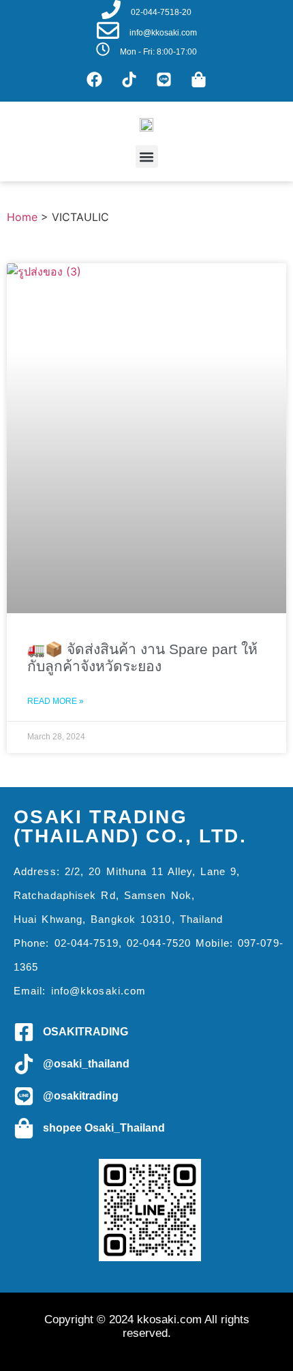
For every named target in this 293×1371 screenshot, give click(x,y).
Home (22, 217)
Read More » (55, 701)
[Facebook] (94, 79)
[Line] (164, 79)
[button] (147, 156)
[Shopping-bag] (199, 79)
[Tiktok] (129, 79)
